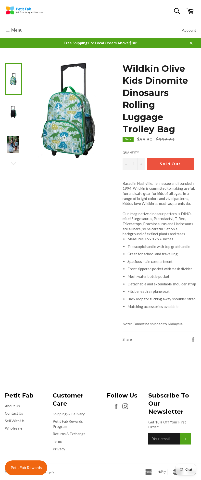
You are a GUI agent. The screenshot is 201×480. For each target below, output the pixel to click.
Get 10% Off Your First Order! (167, 424)
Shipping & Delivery (69, 414)
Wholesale (13, 428)
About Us (12, 406)
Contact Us (14, 413)
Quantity (131, 152)
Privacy (59, 449)
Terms (58, 441)
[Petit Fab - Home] (24, 14)
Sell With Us (15, 421)
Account (189, 30)
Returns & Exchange (69, 434)
